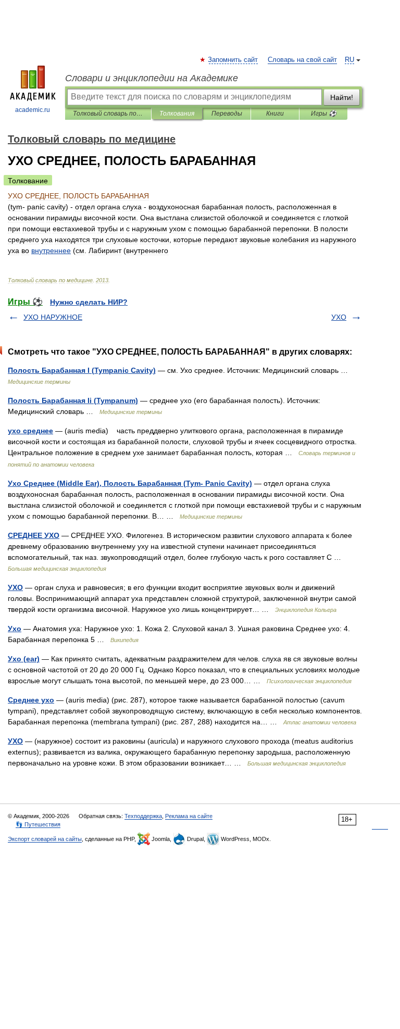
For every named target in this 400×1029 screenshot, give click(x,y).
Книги (275, 113)
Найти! (341, 97)
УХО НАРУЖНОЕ (52, 317)
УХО (338, 317)
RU (349, 60)
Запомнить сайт (233, 60)
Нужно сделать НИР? (89, 302)
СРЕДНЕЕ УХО (33, 535)
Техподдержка (143, 816)
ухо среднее (30, 430)
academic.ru (32, 110)
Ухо (14, 628)
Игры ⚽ (323, 113)
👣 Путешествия (38, 824)
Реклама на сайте (189, 816)
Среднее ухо (31, 700)
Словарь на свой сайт (302, 60)
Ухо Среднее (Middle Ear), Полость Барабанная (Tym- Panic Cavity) (130, 483)
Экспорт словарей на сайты (45, 839)
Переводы (226, 113)
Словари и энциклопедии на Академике (151, 78)
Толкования (176, 113)
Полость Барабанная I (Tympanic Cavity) (82, 370)
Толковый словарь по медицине (108, 113)
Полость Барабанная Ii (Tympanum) (73, 400)
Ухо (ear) (24, 659)
